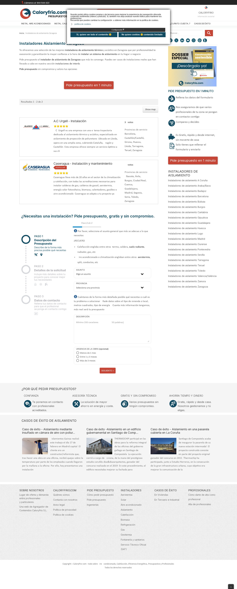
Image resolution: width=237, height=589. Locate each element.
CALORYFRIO (206, 12)
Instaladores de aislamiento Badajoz (187, 191)
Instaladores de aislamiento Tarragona (188, 260)
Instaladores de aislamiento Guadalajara (189, 222)
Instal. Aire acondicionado (36, 23)
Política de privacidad (64, 509)
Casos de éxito (202, 23)
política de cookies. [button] (82, 24)
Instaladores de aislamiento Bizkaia (186, 201)
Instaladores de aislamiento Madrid (186, 238)
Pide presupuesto (96, 499)
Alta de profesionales (199, 504)
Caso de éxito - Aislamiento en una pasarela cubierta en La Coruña (180, 431)
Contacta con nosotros (65, 499)
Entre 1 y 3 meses (88, 357)
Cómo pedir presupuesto (100, 494)
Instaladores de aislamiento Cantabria (188, 212)
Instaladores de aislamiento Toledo (186, 270)
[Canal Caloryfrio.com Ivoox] (205, 40)
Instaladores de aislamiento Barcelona (188, 196)
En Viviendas (161, 494)
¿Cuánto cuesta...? (180, 23)
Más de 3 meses (87, 361)
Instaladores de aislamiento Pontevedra (189, 249)
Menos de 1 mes (88, 353)
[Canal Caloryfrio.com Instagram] (194, 40)
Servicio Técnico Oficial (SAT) (133, 547)
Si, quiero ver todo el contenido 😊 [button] (93, 34)
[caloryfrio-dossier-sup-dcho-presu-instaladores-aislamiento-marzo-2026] (192, 66)
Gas (123, 529)
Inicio (21, 33)
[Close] (231, 586)
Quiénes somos (61, 494)
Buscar (209, 33)
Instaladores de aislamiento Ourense (187, 244)
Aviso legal (59, 504)
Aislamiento (127, 509)
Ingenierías (93, 504)
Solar (123, 499)
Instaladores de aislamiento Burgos (186, 207)
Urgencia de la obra (87, 349)
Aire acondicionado (131, 504)
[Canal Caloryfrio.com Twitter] (176, 40)
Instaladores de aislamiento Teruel (186, 265)
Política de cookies (63, 514)
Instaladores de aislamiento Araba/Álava (189, 185)
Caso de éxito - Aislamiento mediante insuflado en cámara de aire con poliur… (48, 431)
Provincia (81, 283)
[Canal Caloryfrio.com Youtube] (188, 40)
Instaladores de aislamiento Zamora (187, 281)
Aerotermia (126, 494)
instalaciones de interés (67, 63)
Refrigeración (128, 524)
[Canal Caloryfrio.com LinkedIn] (182, 40)
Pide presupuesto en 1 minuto (89, 85)
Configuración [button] (118, 30)
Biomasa (125, 519)
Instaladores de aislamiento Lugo (185, 233)
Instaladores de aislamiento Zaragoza (188, 286)
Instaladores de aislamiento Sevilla (186, 254)
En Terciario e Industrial (166, 499)
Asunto (80, 270)
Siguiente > (107, 370)
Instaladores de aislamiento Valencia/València (192, 276)
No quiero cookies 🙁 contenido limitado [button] (142, 34)
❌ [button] (168, 12)
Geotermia (126, 534)
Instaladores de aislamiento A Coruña (187, 180)
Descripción (82, 316)
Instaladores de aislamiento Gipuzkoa (188, 217)
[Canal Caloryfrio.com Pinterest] (199, 40)
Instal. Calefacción (65, 23)
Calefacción (127, 514)
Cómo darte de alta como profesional (201, 497)
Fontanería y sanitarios (132, 539)
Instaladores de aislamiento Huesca (187, 228)
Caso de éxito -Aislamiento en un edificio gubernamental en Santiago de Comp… (113, 431)
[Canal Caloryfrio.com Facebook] (170, 40)
